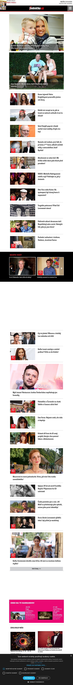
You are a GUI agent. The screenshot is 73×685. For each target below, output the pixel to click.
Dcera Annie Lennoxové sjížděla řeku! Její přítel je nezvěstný (49, 519)
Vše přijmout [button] (29, 678)
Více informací (38, 662)
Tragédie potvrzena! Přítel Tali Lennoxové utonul (49, 207)
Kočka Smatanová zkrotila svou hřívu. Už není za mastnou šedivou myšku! (37, 562)
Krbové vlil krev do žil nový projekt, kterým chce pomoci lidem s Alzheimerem (48, 436)
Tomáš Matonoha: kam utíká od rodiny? (20, 277)
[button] (36, 665)
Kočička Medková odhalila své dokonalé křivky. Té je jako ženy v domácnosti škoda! (30, 47)
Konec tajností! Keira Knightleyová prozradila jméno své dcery (49, 97)
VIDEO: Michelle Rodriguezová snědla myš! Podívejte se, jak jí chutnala (49, 176)
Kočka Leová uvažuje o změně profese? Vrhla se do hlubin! (48, 350)
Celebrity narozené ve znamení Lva (47, 277)
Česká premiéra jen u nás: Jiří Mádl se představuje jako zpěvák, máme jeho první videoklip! (50, 504)
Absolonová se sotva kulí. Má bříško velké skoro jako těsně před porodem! (50, 161)
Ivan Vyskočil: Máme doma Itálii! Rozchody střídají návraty (29, 85)
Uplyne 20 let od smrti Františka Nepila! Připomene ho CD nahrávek (49, 489)
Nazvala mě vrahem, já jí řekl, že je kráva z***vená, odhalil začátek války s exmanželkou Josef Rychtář (50, 146)
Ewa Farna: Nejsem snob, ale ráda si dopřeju (50, 419)
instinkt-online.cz (16, 653)
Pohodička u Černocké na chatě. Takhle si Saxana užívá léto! (49, 403)
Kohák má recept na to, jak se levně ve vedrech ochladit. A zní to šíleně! (50, 113)
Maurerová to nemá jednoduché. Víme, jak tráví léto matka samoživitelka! (34, 478)
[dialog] (36, 669)
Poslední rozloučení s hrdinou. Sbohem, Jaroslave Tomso (49, 238)
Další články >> (36, 569)
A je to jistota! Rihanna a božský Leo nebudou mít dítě (49, 334)
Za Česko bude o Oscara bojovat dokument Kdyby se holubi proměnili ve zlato (50, 650)
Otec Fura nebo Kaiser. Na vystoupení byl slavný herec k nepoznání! (48, 192)
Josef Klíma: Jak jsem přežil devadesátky (57, 611)
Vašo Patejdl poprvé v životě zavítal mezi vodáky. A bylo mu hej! (49, 129)
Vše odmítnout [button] (43, 678)
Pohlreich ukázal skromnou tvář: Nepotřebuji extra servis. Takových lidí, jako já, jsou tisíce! (50, 224)
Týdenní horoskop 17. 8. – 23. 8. (21, 651)
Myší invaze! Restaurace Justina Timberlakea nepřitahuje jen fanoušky (35, 394)
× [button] (71, 656)
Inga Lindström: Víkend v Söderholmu (30, 611)
